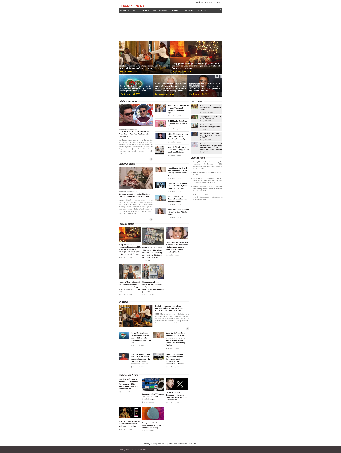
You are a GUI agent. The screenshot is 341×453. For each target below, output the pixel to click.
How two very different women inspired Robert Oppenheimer (211, 126)
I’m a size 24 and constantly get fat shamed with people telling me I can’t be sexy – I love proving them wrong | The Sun (211, 146)
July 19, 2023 (205, 129)
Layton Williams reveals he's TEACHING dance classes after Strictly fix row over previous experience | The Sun (204, 87)
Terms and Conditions (177, 444)
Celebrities (124, 10)
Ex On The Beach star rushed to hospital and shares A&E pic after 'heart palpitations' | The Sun (135, 88)
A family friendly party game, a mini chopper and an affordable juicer (178, 149)
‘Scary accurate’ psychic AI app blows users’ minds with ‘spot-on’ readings (129, 423)
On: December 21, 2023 (129, 71)
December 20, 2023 (149, 431)
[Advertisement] (170, 25)
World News (201, 10)
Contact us (193, 444)
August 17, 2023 (206, 121)
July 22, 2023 (205, 152)
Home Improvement (160, 10)
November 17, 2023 (207, 112)
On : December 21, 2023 (130, 94)
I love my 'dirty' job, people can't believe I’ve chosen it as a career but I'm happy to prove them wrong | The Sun (129, 287)
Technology (175, 10)
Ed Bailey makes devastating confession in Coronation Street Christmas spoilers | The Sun (144, 67)
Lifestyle (145, 10)
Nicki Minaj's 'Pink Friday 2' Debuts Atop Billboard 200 (178, 123)
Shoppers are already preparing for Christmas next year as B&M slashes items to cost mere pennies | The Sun (153, 287)
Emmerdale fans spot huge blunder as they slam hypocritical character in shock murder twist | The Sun (175, 359)
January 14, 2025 (125, 392)
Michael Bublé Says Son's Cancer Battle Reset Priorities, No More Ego (178, 136)
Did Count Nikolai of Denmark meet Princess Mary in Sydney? (177, 198)
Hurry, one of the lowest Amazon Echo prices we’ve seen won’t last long (152, 425)
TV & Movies (188, 10)
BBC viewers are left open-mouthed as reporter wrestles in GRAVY (210, 135)
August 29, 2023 (206, 140)
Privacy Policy (149, 444)
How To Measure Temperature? (204, 172)
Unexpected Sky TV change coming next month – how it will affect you (153, 396)
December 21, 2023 (131, 129)
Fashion (135, 10)
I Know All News (131, 6)
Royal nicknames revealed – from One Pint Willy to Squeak (178, 211)
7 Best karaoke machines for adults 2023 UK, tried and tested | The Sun (178, 185)
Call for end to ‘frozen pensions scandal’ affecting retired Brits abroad (211, 107)
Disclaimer (161, 444)
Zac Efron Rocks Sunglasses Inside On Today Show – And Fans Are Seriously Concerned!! (134, 133)
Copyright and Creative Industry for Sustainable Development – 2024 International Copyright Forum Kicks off (128, 384)
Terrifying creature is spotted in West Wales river (210, 117)
